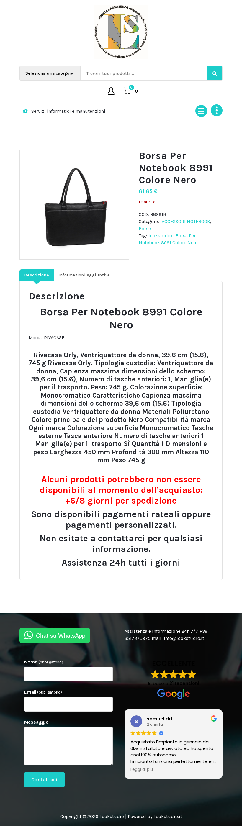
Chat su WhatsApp (60, 635)
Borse (145, 228)
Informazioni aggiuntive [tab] (84, 275)
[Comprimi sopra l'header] (217, 110)
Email (43, 692)
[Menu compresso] (201, 111)
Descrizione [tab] (36, 275)
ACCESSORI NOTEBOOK (186, 221)
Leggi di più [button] (141, 769)
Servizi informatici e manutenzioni (68, 111)
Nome (43, 662)
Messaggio (36, 722)
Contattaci (44, 779)
